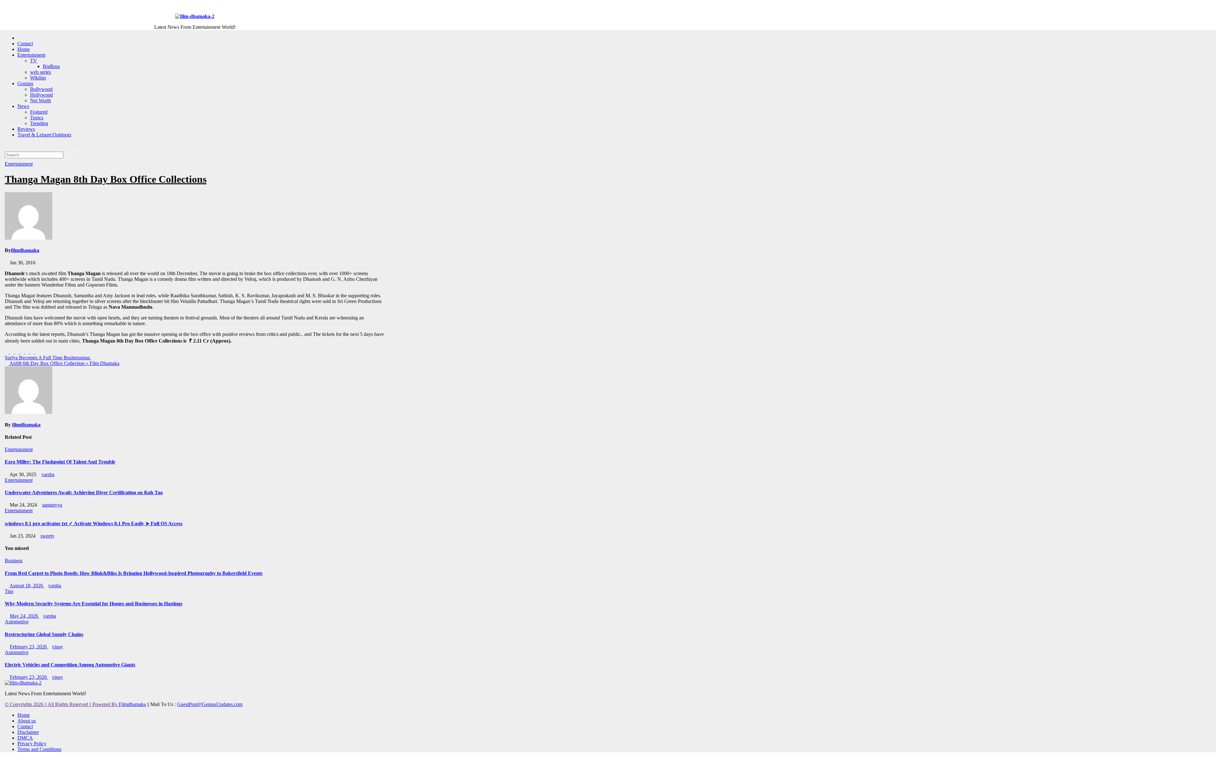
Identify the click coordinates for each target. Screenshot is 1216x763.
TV (33, 60)
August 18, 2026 (27, 585)
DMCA (25, 738)
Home (23, 49)
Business (13, 560)
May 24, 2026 (24, 616)
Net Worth (40, 100)
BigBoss (51, 66)
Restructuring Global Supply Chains (44, 634)
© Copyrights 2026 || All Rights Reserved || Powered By (62, 704)
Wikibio (38, 77)
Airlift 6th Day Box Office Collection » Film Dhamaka (64, 363)
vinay (57, 646)
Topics (36, 117)
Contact (25, 43)
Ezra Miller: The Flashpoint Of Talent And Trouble (60, 461)
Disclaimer (28, 732)
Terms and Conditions (39, 749)
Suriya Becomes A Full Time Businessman (48, 357)
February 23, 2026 (29, 646)
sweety (47, 536)
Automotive (16, 621)
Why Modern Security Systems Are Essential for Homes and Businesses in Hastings (93, 603)
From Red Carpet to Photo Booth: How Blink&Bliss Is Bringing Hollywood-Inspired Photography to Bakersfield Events (134, 573)
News (23, 106)
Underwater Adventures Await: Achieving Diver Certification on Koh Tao (84, 492)
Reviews (26, 129)
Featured (39, 112)
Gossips (25, 83)
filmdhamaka (25, 250)
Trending (39, 123)
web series (40, 72)
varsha (47, 474)
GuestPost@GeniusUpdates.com (210, 704)
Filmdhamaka (132, 704)
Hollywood (41, 95)
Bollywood (41, 89)
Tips (9, 591)
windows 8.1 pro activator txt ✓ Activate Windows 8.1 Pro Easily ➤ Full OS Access (93, 523)
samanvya (52, 505)
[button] (7, 145)
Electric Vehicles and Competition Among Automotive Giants (70, 664)
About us (26, 720)
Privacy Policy (32, 743)
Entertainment (31, 55)
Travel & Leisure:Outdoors (44, 134)
